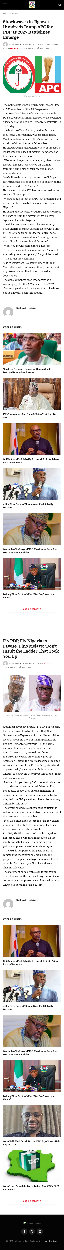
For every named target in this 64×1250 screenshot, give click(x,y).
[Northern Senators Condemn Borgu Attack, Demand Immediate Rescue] (32, 349)
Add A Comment (32, 609)
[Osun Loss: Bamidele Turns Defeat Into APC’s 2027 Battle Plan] (32, 1166)
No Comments (30, 48)
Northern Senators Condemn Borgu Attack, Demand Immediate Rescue (27, 371)
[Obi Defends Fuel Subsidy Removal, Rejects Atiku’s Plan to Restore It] (32, 439)
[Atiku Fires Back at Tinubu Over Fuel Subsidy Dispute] (32, 484)
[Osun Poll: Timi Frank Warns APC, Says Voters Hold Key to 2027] (32, 1121)
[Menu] (5, 4)
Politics (14, 48)
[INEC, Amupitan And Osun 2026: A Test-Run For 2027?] (32, 394)
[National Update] (32, 5)
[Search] (59, 4)
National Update (19, 44)
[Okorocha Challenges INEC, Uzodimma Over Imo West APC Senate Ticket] (32, 529)
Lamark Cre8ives (49, 1241)
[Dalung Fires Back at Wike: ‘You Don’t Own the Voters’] (32, 574)
